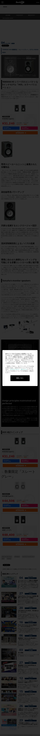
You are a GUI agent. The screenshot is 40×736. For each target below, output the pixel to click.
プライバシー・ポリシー (18, 369)
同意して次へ (20, 378)
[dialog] (20, 368)
